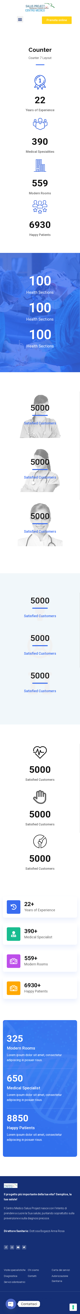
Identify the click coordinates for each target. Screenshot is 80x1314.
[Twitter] (24, 1247)
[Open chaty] (11, 1304)
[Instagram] (12, 1247)
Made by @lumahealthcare (40, 1298)
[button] (20, 19)
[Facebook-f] (6, 1247)
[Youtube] (18, 1247)
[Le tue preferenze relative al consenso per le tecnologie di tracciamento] (73, 1307)
